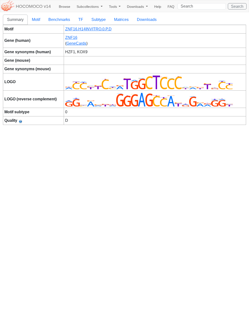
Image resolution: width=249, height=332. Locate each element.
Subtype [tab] (98, 19)
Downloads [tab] (147, 19)
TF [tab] (80, 19)
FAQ (171, 7)
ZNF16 (71, 37)
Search (237, 6)
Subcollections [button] (88, 7)
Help (157, 7)
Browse (64, 7)
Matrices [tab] (121, 19)
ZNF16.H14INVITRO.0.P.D (88, 29)
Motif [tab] (36, 19)
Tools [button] (113, 7)
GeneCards (76, 43)
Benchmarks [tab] (59, 19)
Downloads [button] (136, 7)
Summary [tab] (15, 19)
